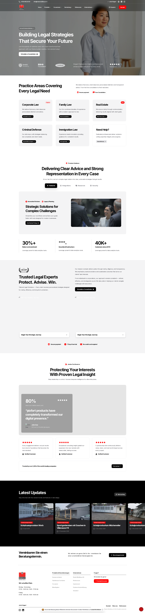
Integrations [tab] (66, 185)
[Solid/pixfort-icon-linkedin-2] (23, 610)
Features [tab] (52, 185)
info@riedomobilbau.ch (40, 1)
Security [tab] (95, 185)
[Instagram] (124, 1)
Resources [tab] (81, 185)
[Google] (118, 1)
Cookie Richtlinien (95, 609)
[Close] (102, 609)
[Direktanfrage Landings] (141, 609)
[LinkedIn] (121, 1)
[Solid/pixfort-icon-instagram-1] (19, 610)
